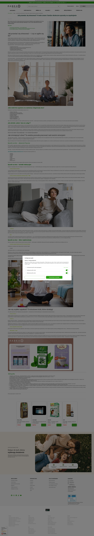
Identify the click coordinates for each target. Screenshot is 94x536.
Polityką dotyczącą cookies (49, 262)
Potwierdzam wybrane (34, 277)
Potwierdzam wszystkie (54, 277)
